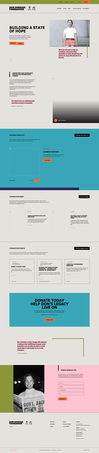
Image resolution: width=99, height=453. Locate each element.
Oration (68, 281)
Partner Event (46, 281)
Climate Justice (51, 152)
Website (85, 450)
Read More (47, 160)
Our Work (59, 8)
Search (79, 1)
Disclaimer (59, 450)
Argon (89, 450)
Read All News (84, 196)
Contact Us (67, 1)
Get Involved (86, 8)
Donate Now (49, 319)
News (69, 8)
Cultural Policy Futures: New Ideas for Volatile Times (79, 217)
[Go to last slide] (35, 180)
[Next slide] (38, 180)
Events (64, 8)
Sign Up (72, 1)
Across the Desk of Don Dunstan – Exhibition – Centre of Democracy (48, 269)
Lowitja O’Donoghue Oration (74, 264)
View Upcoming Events (82, 248)
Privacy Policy (54, 450)
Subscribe (62, 398)
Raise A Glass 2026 (18, 266)
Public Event (14, 281)
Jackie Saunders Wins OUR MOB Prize (36, 216)
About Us (60, 1)
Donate (86, 2)
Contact (78, 421)
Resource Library (77, 8)
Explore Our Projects (82, 135)
